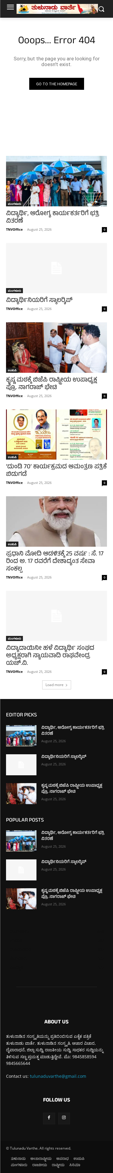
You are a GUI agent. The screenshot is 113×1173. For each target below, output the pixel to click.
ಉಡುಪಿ (12, 370)
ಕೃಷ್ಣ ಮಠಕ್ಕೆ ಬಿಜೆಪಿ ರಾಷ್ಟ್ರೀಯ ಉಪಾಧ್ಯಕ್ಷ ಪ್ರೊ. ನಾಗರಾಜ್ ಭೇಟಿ (51, 384)
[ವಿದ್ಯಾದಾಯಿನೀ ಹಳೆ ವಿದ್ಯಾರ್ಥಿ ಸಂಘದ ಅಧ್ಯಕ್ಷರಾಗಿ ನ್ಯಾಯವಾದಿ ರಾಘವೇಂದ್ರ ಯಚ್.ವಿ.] (56, 616)
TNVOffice (14, 229)
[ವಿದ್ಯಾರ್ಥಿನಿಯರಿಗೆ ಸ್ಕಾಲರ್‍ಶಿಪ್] (56, 268)
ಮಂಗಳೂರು (14, 204)
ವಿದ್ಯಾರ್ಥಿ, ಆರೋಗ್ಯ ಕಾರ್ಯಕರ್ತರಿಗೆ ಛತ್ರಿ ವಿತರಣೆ (52, 218)
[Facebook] (49, 1118)
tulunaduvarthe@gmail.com (58, 1076)
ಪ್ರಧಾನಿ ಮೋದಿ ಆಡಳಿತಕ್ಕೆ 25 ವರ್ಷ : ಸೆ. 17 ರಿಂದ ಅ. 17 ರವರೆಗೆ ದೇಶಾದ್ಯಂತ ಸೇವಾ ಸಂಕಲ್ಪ (55, 562)
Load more (55, 684)
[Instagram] (64, 1118)
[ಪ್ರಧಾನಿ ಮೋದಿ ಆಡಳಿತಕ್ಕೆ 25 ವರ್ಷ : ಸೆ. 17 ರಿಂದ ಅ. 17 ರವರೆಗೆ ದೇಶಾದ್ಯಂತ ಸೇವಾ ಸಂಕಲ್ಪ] (56, 521)
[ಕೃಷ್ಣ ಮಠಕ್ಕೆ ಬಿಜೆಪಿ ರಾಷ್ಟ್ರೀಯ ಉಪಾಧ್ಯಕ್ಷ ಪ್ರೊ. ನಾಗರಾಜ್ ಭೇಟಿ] (56, 347)
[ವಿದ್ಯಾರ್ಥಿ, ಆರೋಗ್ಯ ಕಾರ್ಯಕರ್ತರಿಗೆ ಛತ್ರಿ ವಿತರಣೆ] (56, 181)
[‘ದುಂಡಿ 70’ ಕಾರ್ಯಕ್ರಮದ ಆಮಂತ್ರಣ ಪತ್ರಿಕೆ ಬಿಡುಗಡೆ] (56, 434)
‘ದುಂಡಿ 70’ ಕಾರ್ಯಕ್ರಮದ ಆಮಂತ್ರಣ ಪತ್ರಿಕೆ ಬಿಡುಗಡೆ (56, 471)
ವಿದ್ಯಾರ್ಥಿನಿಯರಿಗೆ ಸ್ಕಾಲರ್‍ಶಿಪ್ (39, 301)
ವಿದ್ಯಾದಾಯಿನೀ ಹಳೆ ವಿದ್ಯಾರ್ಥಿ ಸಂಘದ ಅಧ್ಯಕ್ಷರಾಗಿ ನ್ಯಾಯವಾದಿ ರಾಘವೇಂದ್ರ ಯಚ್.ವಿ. (50, 656)
